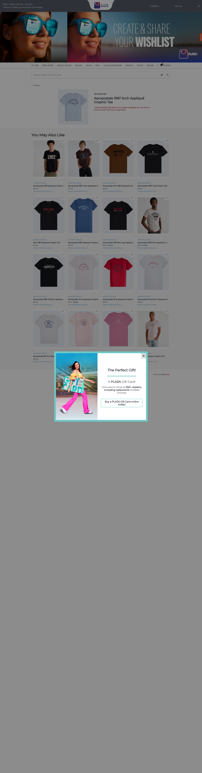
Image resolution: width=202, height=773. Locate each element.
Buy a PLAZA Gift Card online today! (122, 403)
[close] (143, 355)
